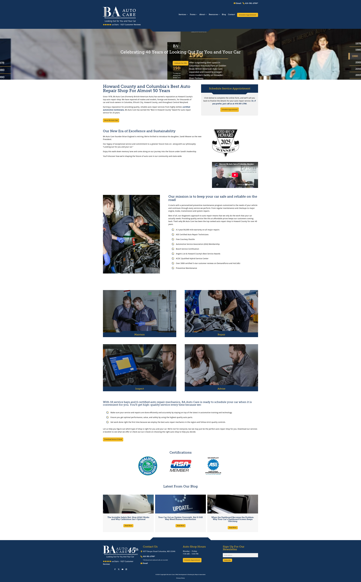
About (202, 15)
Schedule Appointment (247, 15)
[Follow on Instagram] (126, 569)
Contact (231, 15)
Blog (224, 15)
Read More (128, 525)
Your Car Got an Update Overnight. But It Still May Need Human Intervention (180, 518)
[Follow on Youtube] (122, 569)
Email (238, 3)
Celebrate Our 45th (180, 63)
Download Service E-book (113, 439)
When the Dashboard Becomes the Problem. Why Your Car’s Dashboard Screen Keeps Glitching (232, 519)
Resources (213, 15)
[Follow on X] (118, 569)
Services (182, 15)
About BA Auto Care (111, 120)
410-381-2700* (251, 3)
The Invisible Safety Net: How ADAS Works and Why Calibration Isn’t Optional (128, 518)
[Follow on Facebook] (114, 569)
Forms (192, 15)
